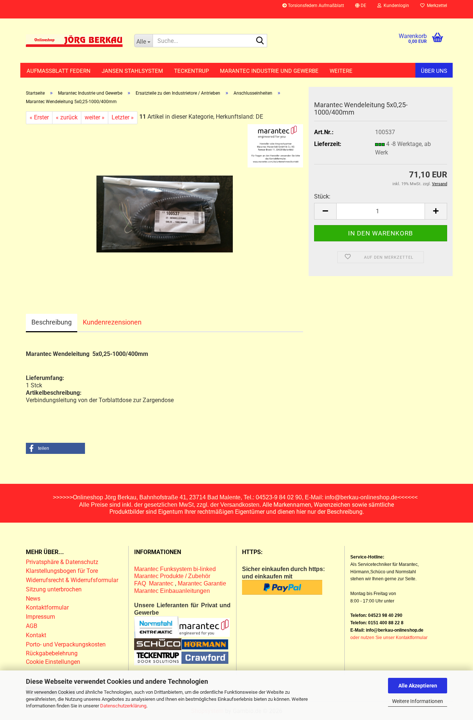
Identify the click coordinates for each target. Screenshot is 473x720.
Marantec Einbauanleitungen (172, 591)
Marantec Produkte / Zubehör (172, 576)
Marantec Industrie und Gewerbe (269, 71)
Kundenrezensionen (112, 322)
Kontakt (36, 635)
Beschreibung (51, 322)
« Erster (39, 117)
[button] (361, 9)
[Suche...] (260, 41)
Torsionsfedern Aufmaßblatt (315, 5)
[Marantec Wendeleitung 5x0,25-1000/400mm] (164, 206)
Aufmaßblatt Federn (59, 71)
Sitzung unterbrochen (54, 589)
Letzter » (123, 117)
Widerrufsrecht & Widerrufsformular (72, 580)
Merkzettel (436, 5)
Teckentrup (191, 71)
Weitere (341, 71)
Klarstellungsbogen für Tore (62, 570)
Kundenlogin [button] (395, 5)
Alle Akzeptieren (417, 686)
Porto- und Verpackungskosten (66, 644)
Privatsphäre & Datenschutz (63, 562)
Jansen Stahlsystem (132, 71)
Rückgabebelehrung (52, 653)
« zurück (67, 117)
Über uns (434, 71)
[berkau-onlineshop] (74, 40)
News (33, 598)
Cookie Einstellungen (53, 661)
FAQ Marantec (154, 583)
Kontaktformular (47, 607)
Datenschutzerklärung (123, 706)
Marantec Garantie (202, 583)
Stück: (322, 196)
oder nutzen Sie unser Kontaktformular (389, 637)
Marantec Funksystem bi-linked (175, 569)
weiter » (95, 117)
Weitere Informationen (417, 701)
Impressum (40, 616)
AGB (31, 625)
